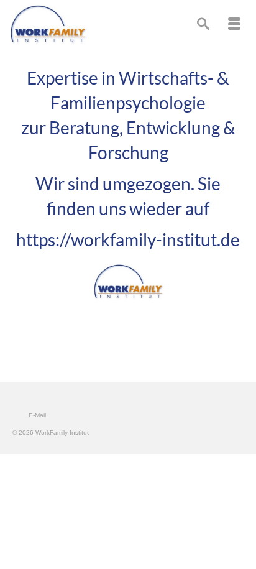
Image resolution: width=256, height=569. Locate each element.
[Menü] (234, 25)
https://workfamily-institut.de (128, 239)
